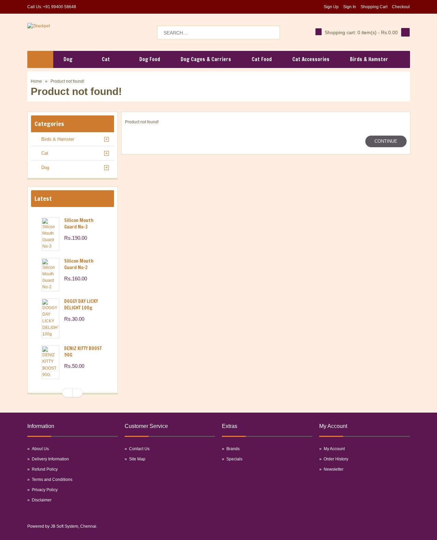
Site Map (137, 459)
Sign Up (331, 6)
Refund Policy (45, 469)
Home (36, 81)
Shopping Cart (374, 6)
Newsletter (333, 469)
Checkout (401, 6)
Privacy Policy (45, 489)
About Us (40, 448)
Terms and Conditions (52, 479)
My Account (334, 448)
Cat (44, 153)
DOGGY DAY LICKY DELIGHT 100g (81, 304)
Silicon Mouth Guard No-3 (79, 223)
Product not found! (67, 81)
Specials (234, 459)
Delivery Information (50, 459)
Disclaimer (42, 500)
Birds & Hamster (57, 139)
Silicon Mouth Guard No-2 (79, 264)
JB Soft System (64, 526)
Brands (233, 448)
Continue (386, 141)
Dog (45, 167)
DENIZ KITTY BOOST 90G (83, 351)
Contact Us (139, 448)
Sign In (349, 6)
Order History (336, 459)
